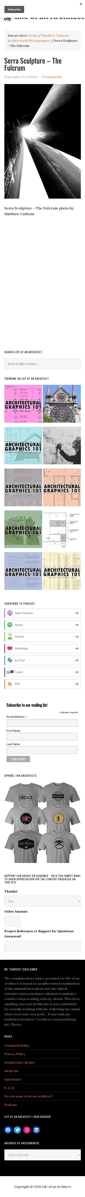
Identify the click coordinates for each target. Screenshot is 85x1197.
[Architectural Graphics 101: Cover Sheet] (23, 531)
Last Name (13, 744)
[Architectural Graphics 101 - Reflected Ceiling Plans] (62, 489)
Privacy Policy (14, 1054)
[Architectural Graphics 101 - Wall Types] (23, 572)
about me (11, 1071)
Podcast (10, 1105)
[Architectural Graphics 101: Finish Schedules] (23, 489)
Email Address (17, 717)
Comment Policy (16, 1045)
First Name (13, 730)
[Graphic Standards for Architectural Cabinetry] (62, 531)
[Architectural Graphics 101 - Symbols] (23, 405)
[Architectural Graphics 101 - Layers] (62, 572)
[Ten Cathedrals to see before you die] (62, 405)
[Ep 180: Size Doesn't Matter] (62, 447)
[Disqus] (42, 288)
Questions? (12, 1079)
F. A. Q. (9, 1088)
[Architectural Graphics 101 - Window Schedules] (23, 447)
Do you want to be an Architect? (28, 1096)
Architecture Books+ (19, 1062)
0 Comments (51, 77)
